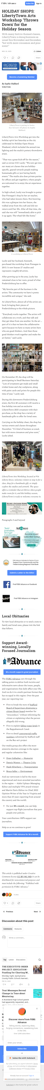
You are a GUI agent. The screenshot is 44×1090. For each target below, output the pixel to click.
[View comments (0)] (13, 57)
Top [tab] (4, 960)
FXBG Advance (13, 678)
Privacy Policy (30, 1068)
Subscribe (30, 3)
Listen (38, 51)
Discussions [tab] (20, 960)
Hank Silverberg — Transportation (22, 767)
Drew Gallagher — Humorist (19, 758)
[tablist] (12, 928)
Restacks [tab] (18, 929)
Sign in (39, 3)
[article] (22, 975)
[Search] (39, 959)
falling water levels (29, 725)
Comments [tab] (7, 929)
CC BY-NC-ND (24, 876)
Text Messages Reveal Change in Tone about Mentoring (14, 993)
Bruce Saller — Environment (19, 771)
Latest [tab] (11, 960)
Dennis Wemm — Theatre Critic (21, 762)
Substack (10, 1085)
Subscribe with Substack (23, 1058)
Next (36, 912)
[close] (37, 1009)
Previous (9, 912)
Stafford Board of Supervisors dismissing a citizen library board (21, 708)
